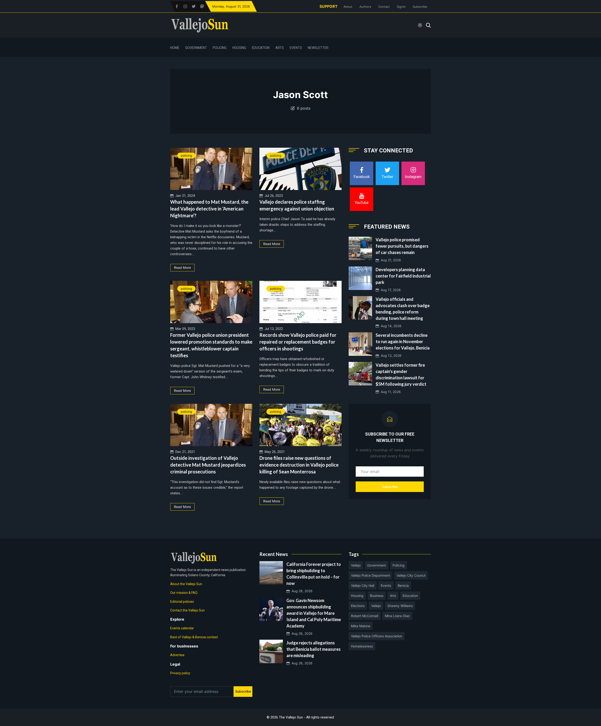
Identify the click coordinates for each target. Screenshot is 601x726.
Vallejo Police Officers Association (376, 636)
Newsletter (318, 48)
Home (174, 48)
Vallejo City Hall (362, 585)
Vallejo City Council (411, 575)
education (410, 596)
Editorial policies (182, 601)
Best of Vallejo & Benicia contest (194, 637)
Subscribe (420, 6)
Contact (384, 6)
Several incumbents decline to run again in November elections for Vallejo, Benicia (403, 342)
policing (186, 155)
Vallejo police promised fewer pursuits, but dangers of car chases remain (402, 246)
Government (196, 48)
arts (393, 596)
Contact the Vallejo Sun (187, 610)
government (376, 565)
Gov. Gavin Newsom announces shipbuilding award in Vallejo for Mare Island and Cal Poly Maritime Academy (313, 613)
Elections (358, 606)
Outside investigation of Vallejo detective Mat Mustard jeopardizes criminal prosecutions (208, 464)
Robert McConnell (364, 616)
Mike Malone (360, 626)
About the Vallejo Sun (186, 584)
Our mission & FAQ (183, 593)
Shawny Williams (400, 606)
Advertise (177, 655)
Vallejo (356, 565)
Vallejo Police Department (370, 575)
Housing (239, 48)
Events (296, 48)
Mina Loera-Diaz (397, 616)
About (347, 6)
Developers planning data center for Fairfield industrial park (403, 276)
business (376, 596)
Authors (365, 6)
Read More (182, 268)
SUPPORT (329, 6)
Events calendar (182, 628)
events (386, 585)
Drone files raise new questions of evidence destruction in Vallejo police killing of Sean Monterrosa (299, 464)
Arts (279, 48)
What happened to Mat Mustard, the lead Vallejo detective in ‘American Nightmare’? (209, 208)
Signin (401, 6)
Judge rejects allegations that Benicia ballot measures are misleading (313, 649)
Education (261, 48)
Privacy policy (180, 673)
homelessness (362, 646)
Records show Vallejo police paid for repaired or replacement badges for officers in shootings (297, 341)
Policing (220, 48)
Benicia (403, 585)
